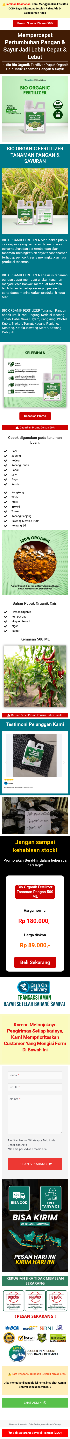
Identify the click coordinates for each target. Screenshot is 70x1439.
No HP (15, 1087)
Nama (14, 1075)
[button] (8, 676)
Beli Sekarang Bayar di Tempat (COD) (37, 1433)
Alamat (15, 1098)
